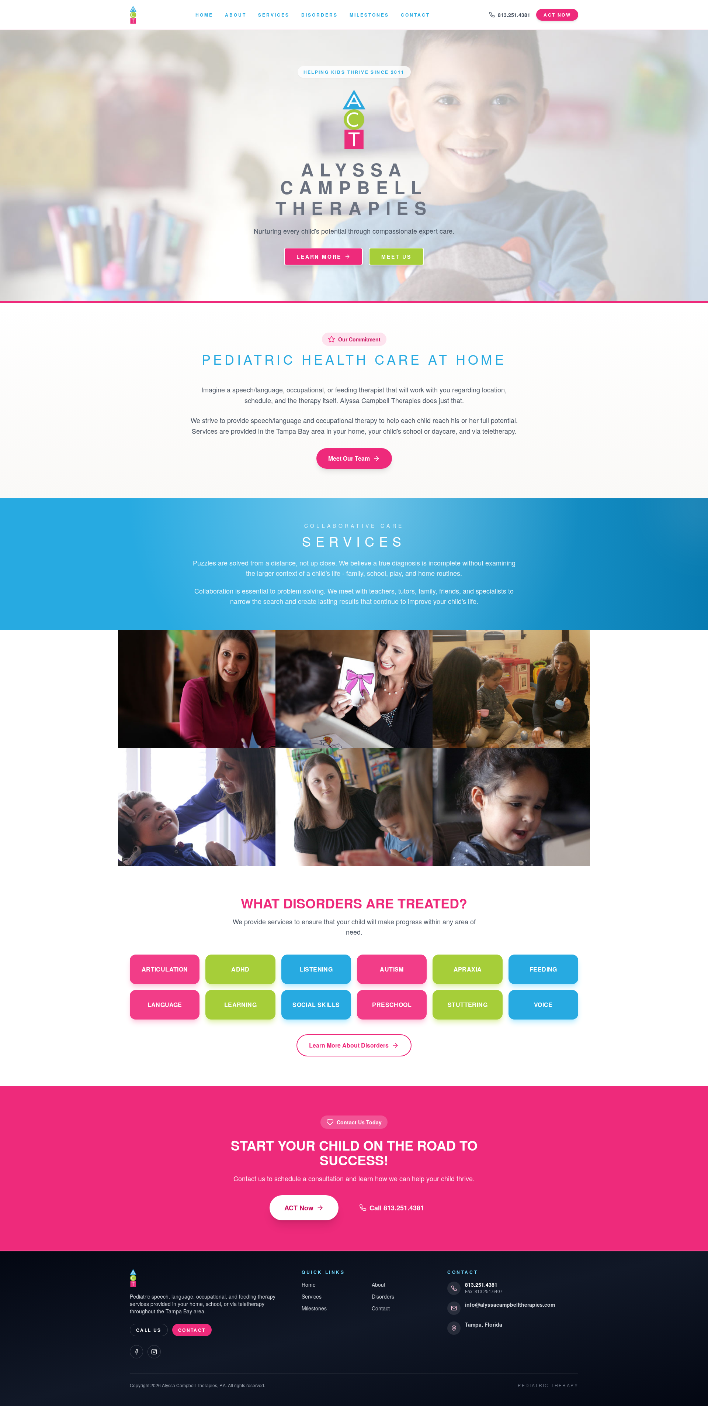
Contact (415, 14)
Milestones (369, 14)
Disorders (319, 14)
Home (204, 14)
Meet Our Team (349, 458)
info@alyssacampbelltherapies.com (510, 1304)
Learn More (318, 256)
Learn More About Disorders (349, 1045)
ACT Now (298, 1208)
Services (273, 14)
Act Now (557, 14)
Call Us (149, 1330)
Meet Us (396, 256)
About (235, 14)
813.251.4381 (514, 14)
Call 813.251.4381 (396, 1208)
